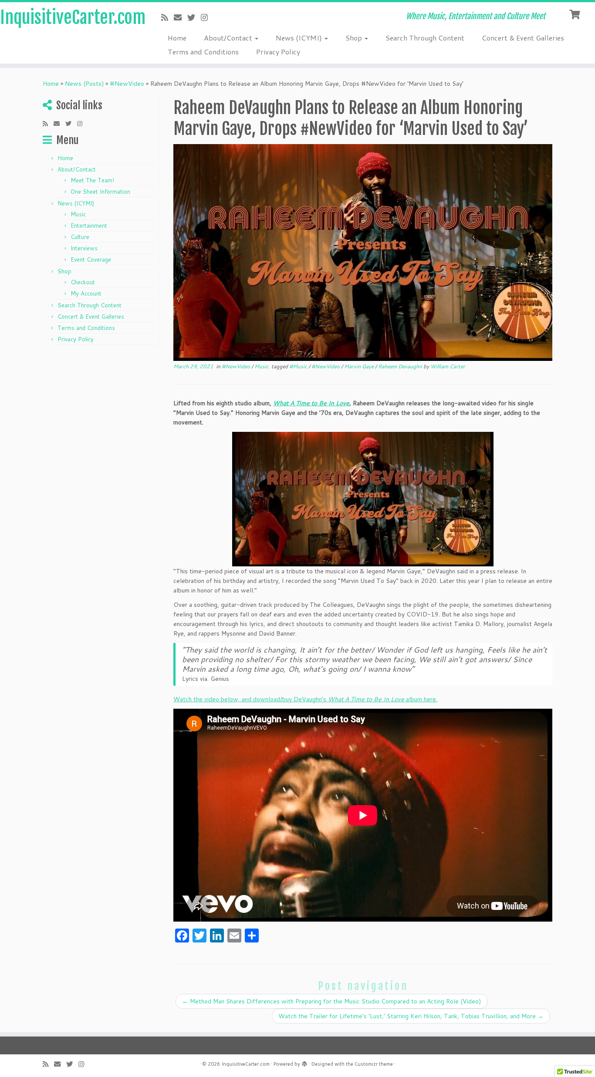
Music (78, 214)
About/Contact (229, 38)
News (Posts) (84, 83)
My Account (86, 293)
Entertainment (89, 225)
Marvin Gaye (359, 366)
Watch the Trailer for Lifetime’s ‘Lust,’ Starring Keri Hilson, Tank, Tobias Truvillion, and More (411, 1016)
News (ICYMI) (300, 38)
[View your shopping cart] (575, 13)
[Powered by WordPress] (304, 1062)
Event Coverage (91, 259)
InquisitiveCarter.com (68, 17)
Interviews (84, 248)
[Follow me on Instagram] (207, 17)
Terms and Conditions (203, 52)
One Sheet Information (100, 191)
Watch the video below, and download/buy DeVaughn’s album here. (305, 699)
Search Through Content (424, 38)
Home (177, 38)
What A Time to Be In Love (311, 403)
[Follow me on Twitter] (194, 17)
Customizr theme (374, 1063)
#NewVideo (127, 83)
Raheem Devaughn (400, 366)
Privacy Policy (278, 52)
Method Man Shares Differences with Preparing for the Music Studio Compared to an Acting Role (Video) (331, 1001)
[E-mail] (180, 17)
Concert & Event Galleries (523, 38)
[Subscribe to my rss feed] (167, 17)
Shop (354, 38)
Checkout (83, 282)
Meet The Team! (92, 180)
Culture (80, 237)
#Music (298, 366)
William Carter (447, 366)
